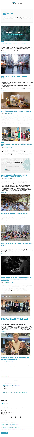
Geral (12, 44)
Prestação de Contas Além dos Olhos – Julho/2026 (14, 43)
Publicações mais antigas (5, 376)
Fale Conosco (4, 432)
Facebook (13, 417)
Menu (17, 6)
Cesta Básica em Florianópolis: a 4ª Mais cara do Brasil (16, 111)
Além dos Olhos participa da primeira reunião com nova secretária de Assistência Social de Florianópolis (16, 319)
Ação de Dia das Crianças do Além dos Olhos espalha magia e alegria (16, 244)
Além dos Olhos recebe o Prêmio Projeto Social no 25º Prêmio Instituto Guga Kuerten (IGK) (15, 358)
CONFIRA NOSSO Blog (8, 13)
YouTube (22, 417)
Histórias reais (13, 178)
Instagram (18, 417)
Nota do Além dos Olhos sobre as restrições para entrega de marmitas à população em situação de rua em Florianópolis (16, 279)
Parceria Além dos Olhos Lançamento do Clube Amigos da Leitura (16, 144)
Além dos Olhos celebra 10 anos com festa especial (14, 213)
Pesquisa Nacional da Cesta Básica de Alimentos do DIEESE (10, 117)
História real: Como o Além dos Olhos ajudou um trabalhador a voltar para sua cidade (14, 175)
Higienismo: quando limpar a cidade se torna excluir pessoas (15, 77)
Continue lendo (4, 52)
